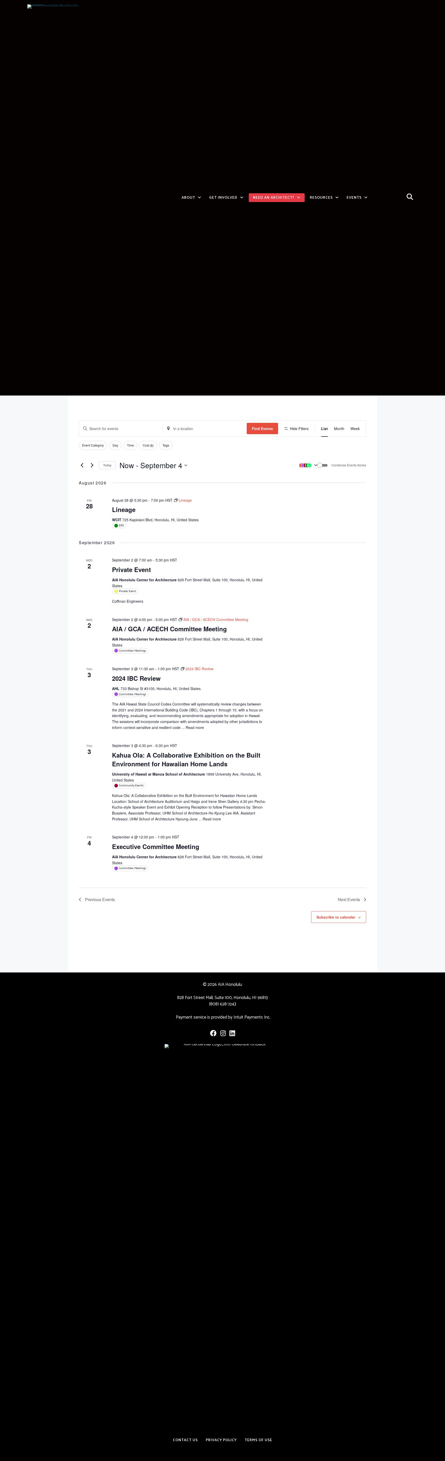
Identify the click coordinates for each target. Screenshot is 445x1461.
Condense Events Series (348, 465)
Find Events (262, 428)
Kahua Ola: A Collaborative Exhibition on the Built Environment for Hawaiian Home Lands (186, 759)
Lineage (123, 509)
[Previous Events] (82, 465)
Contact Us (185, 1440)
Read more (195, 727)
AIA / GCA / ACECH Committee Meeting (169, 628)
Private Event (131, 569)
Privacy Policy (221, 1440)
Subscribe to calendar (335, 917)
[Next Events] (92, 465)
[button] (307, 465)
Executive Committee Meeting (155, 846)
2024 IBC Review (136, 678)
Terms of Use (258, 1440)
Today (107, 465)
